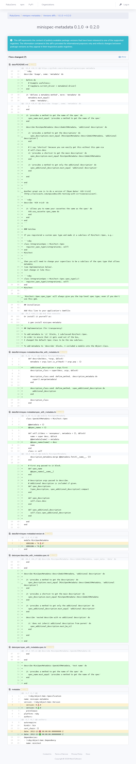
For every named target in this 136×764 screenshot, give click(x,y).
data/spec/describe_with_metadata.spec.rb (30, 555)
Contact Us (47, 754)
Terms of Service (61, 754)
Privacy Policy (77, 754)
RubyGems (15, 15)
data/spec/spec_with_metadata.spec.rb (29, 647)
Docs (88, 754)
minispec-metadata (31, 15)
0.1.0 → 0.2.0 (64, 15)
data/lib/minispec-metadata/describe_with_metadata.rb (35, 352)
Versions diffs (49, 15)
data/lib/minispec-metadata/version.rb (28, 533)
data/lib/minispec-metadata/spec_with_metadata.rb (34, 412)
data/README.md (20, 64)
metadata (16, 689)
